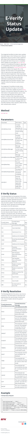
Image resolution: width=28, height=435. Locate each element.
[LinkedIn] (25, 424)
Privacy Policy (4, 428)
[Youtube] (22, 424)
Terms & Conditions (5, 430)
